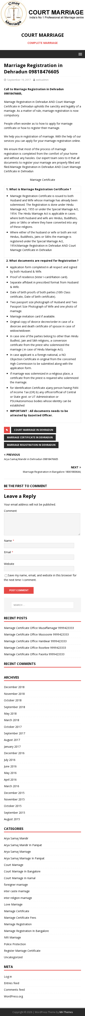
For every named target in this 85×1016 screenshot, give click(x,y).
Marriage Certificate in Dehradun (30, 437)
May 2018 (10, 713)
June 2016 (10, 766)
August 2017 (12, 740)
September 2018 (14, 707)
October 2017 (13, 727)
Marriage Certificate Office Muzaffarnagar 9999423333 (39, 628)
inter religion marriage (18, 898)
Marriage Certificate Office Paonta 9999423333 (34, 654)
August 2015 (12, 819)
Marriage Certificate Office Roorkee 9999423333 (35, 648)
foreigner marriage (16, 884)
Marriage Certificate (16, 911)
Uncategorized (13, 957)
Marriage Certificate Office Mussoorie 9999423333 (36, 634)
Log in (8, 976)
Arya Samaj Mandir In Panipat (23, 845)
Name (8, 541)
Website (9, 564)
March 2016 (11, 786)
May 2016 (10, 773)
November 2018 (14, 694)
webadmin (42, 79)
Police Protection (15, 944)
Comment (10, 511)
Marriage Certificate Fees (20, 917)
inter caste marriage (17, 891)
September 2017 (14, 733)
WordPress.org (13, 996)
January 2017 (12, 746)
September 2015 (14, 812)
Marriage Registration (18, 924)
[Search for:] (42, 605)
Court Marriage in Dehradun (33, 430)
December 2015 (14, 793)
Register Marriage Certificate (22, 951)
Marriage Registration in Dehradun (31, 445)
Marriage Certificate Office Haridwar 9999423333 (35, 641)
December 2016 (14, 753)
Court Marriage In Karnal (19, 878)
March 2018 (11, 720)
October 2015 (13, 806)
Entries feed (11, 983)
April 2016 (10, 779)
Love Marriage (13, 904)
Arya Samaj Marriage (17, 851)
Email (8, 552)
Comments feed (14, 989)
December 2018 (14, 687)
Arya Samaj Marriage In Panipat (24, 858)
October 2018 (13, 700)
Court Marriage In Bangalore (22, 871)
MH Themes (66, 1012)
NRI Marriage (12, 937)
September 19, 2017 (19, 79)
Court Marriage (13, 865)
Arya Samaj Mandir (16, 838)
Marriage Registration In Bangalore (26, 931)
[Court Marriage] (42, 25)
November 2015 (14, 799)
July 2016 (9, 760)
